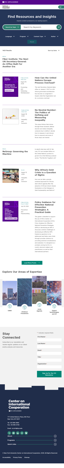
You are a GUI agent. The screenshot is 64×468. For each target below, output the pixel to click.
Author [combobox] (53, 36)
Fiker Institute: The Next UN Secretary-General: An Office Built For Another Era (15, 63)
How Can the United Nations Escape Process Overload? (45, 80)
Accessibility (6, 457)
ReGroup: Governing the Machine (15, 152)
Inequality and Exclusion (24, 121)
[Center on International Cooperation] (7, 7)
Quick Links (11, 444)
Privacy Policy (17, 457)
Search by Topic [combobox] (11, 27)
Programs (11, 440)
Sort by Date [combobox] (52, 50)
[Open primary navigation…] (60, 7)
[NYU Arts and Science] (14, 2)
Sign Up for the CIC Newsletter (49, 374)
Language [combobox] (8, 36)
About (9, 436)
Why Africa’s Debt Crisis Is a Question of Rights (45, 172)
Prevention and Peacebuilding (25, 211)
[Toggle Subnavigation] (55, 436)
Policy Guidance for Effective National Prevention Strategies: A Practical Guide (45, 207)
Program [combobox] (23, 36)
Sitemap (27, 457)
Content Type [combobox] (38, 36)
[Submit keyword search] (58, 27)
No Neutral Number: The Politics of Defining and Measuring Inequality (45, 115)
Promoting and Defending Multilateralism (25, 90)
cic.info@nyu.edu (17, 428)
